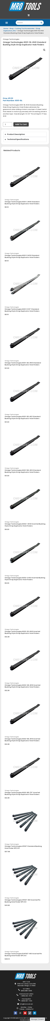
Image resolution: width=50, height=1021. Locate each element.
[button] (6, 23)
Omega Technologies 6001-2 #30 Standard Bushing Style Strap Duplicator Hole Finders (22, 203)
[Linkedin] (34, 1013)
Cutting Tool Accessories (24, 28)
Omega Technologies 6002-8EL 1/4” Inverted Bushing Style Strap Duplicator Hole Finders (22, 793)
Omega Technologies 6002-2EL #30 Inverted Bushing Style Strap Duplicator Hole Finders (22, 686)
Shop (12, 28)
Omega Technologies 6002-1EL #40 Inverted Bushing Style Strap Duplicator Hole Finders (22, 632)
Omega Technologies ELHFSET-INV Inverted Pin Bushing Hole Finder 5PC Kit (23, 955)
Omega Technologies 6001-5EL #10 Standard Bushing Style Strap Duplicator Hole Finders (23, 471)
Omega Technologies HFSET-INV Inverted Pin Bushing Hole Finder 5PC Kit (22, 901)
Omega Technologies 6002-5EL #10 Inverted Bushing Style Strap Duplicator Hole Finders (22, 740)
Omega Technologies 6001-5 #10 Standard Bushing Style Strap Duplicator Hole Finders (22, 256)
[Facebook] (15, 1013)
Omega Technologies (11, 39)
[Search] (41, 23)
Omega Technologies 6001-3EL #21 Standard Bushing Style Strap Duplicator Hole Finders (22, 417)
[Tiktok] (30, 1013)
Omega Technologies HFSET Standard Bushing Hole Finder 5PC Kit (23, 847)
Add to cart (21, 124)
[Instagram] (20, 1013)
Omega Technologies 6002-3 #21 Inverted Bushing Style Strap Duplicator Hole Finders (25, 579)
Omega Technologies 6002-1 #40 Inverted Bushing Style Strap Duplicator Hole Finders (25, 525)
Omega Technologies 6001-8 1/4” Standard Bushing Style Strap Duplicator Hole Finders (22, 310)
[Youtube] (25, 1013)
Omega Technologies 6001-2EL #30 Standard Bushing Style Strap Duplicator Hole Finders (23, 364)
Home (5, 28)
